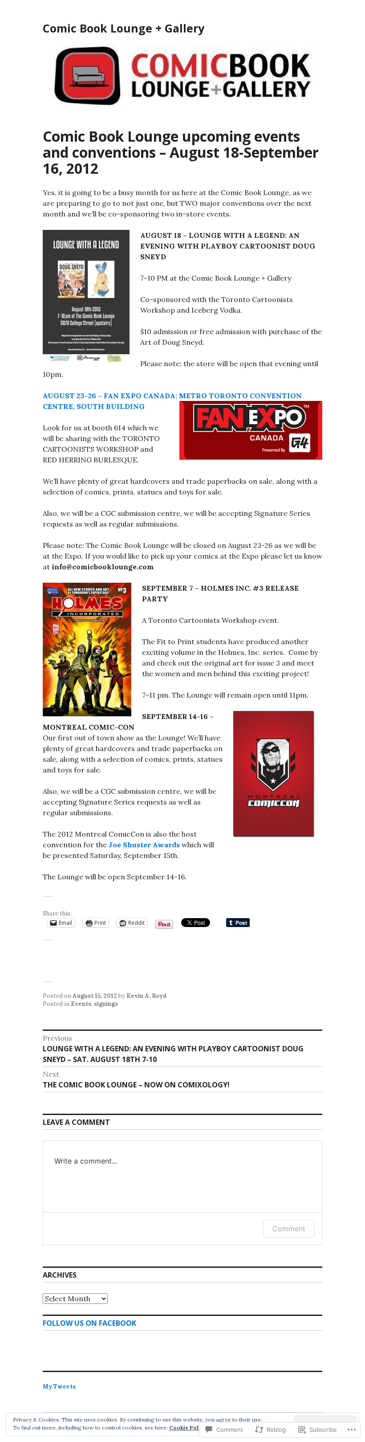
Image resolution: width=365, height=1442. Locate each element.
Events (81, 1004)
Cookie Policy (188, 1427)
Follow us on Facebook (89, 1323)
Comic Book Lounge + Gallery (123, 28)
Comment (288, 1228)
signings (106, 1004)
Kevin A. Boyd (146, 996)
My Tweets (59, 1386)
